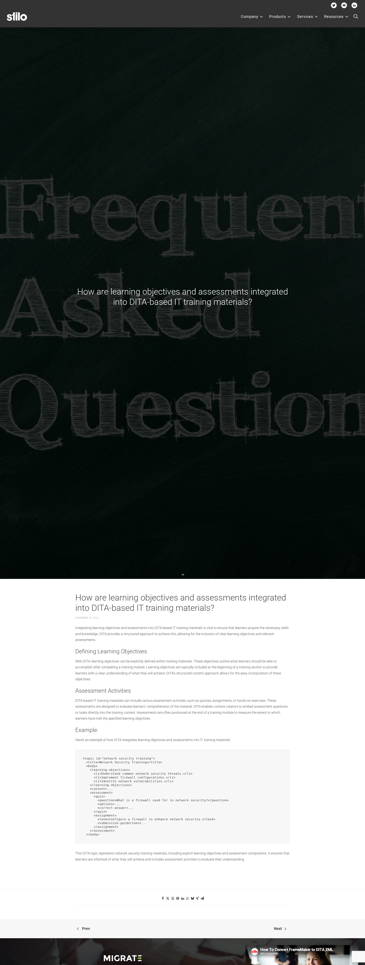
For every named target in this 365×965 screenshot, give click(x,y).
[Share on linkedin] (182, 898)
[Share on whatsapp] (187, 898)
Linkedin (354, 5)
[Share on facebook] (162, 898)
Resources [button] (334, 16)
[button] (355, 16)
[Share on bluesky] (192, 898)
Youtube (344, 5)
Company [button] (249, 16)
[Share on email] (202, 898)
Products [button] (277, 16)
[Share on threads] (172, 898)
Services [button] (305, 16)
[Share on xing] (197, 898)
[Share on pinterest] (177, 898)
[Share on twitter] (167, 898)
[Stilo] (17, 16)
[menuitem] (252, 16)
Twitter (334, 5)
